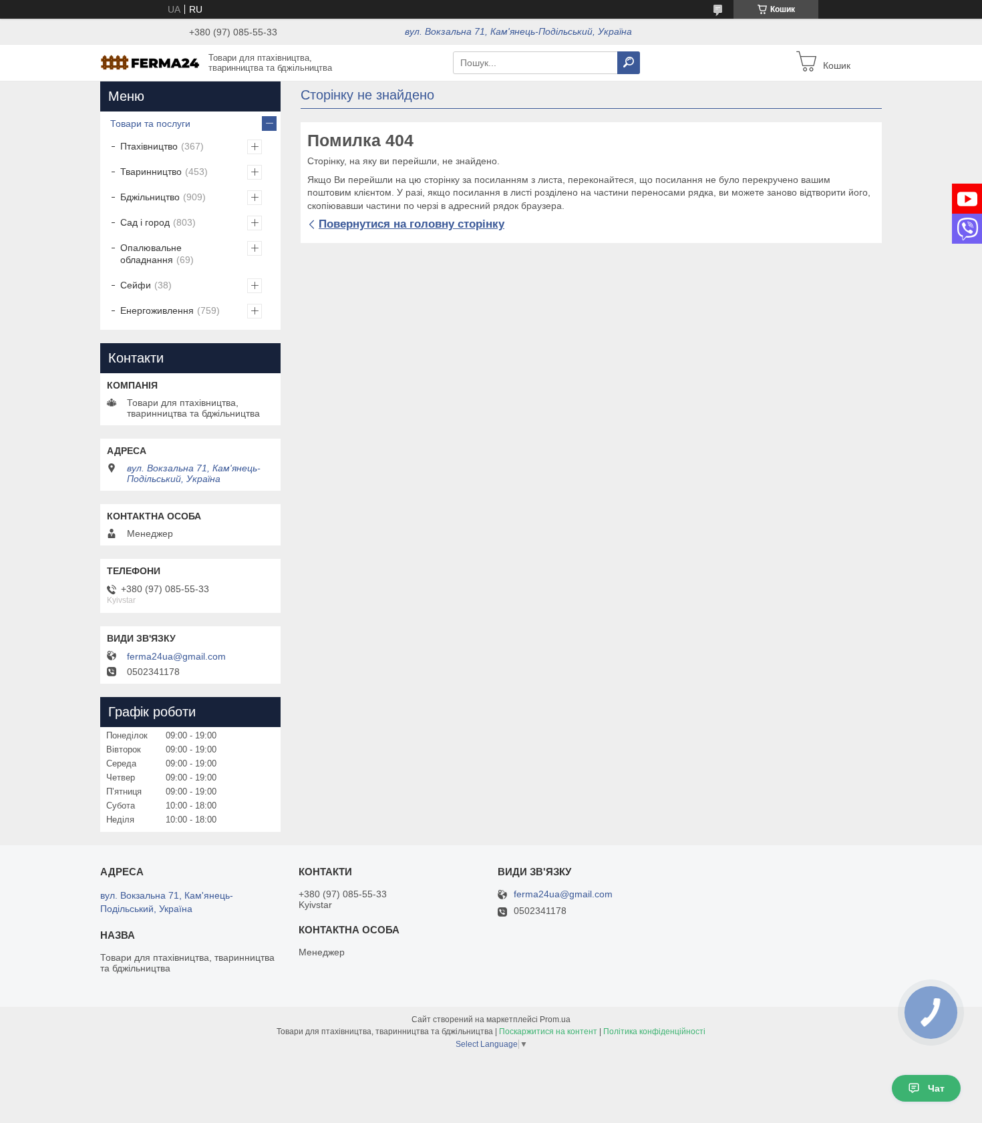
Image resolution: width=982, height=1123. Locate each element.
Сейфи (135, 285)
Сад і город (145, 222)
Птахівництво (149, 146)
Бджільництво (150, 197)
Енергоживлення (157, 310)
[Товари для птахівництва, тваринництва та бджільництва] (150, 62)
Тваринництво (151, 171)
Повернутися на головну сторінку (411, 224)
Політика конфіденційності (654, 1031)
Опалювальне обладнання (151, 253)
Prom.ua (555, 1019)
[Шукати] (628, 62)
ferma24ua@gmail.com (176, 656)
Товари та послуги (150, 123)
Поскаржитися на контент (548, 1031)
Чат (936, 1088)
